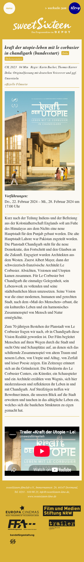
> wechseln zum (55, 8)
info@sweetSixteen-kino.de (54, 492)
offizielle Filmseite (16, 84)
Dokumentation (14, 58)
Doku (65, 53)
